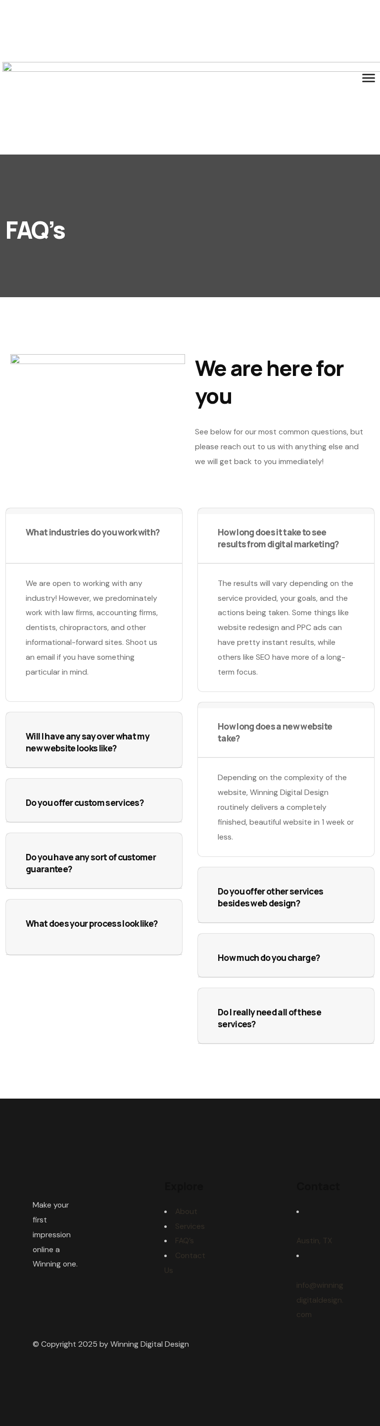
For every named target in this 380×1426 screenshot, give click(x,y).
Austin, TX (314, 1240)
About (186, 1211)
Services (190, 1226)
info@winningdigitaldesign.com (319, 1300)
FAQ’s (184, 1240)
